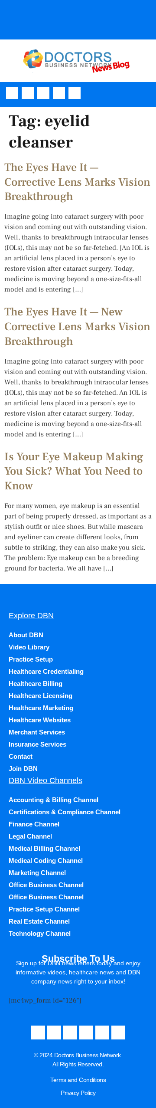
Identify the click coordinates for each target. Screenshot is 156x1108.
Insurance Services (37, 744)
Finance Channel (34, 824)
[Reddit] (118, 1032)
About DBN (26, 635)
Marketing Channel (37, 872)
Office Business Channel (46, 884)
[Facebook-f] (12, 93)
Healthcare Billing (35, 683)
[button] (147, 92)
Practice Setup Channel (44, 909)
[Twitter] (59, 93)
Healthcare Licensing (40, 695)
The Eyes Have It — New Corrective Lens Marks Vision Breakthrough (77, 327)
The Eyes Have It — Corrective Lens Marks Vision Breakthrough (77, 182)
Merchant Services (37, 732)
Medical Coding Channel (46, 860)
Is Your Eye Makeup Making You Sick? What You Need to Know (73, 471)
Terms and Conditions (78, 1079)
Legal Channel (30, 836)
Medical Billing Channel (44, 848)
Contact (20, 756)
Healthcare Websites (40, 720)
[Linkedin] (74, 93)
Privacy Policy (78, 1092)
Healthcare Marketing (41, 707)
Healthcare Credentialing (46, 671)
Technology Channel (40, 933)
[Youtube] (28, 93)
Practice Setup (31, 659)
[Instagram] (43, 93)
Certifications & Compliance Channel (64, 812)
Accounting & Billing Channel (53, 799)
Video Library (29, 647)
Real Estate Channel (39, 921)
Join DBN (23, 768)
